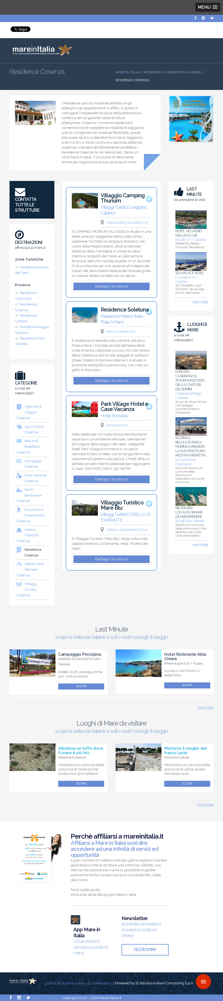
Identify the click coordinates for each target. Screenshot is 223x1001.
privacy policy (76, 983)
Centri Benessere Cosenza (28, 495)
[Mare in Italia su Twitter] (211, 18)
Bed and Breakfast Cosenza (28, 446)
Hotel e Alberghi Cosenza (27, 535)
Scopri (81, 686)
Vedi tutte (205, 708)
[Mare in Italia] (41, 54)
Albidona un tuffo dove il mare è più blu (80, 750)
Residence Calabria (183, 72)
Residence (152, 72)
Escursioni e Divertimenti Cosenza (30, 515)
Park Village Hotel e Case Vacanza (124, 406)
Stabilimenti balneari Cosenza (30, 569)
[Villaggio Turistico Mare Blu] (85, 514)
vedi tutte (200, 302)
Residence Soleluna (125, 309)
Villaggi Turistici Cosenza (26, 589)
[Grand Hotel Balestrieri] (191, 143)
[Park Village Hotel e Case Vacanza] (85, 415)
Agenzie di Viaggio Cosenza (29, 412)
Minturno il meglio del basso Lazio (185, 750)
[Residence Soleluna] (85, 321)
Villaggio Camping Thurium (123, 198)
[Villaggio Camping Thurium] (85, 207)
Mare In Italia (127, 72)
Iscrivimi (145, 949)
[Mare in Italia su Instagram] (203, 18)
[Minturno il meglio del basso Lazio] (139, 768)
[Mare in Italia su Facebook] (195, 18)
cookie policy (101, 983)
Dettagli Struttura (111, 286)
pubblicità (53, 983)
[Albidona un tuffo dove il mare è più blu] (32, 768)
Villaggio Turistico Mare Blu (122, 505)
